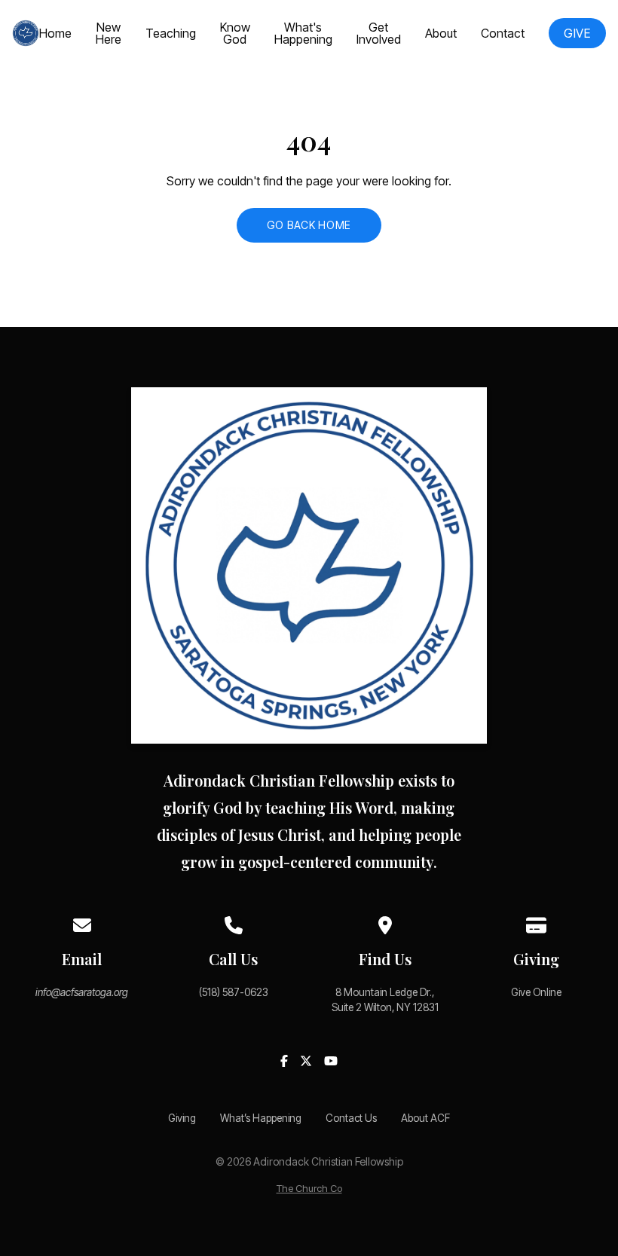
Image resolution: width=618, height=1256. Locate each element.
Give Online (536, 992)
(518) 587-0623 (233, 992)
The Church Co (309, 1188)
